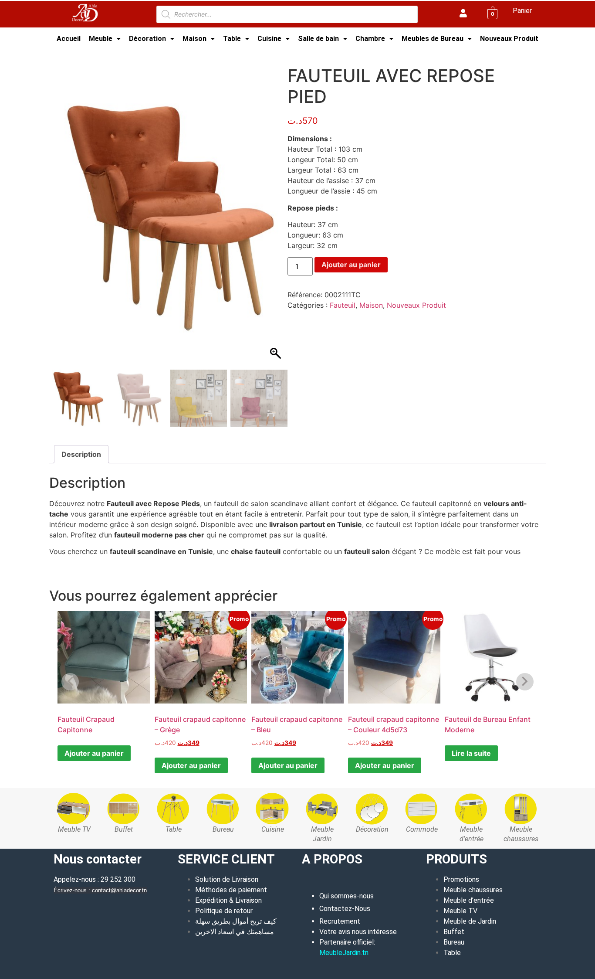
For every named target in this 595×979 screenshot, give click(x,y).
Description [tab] (81, 454)
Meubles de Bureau (432, 38)
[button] (105, 38)
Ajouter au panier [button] (191, 765)
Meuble (100, 38)
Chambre (370, 38)
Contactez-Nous (344, 908)
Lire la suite (471, 753)
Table (232, 38)
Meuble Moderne (102, 54)
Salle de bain (318, 38)
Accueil (69, 38)
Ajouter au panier (351, 264)
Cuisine (269, 38)
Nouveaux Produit (509, 38)
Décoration (147, 38)
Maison (194, 38)
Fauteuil (342, 305)
